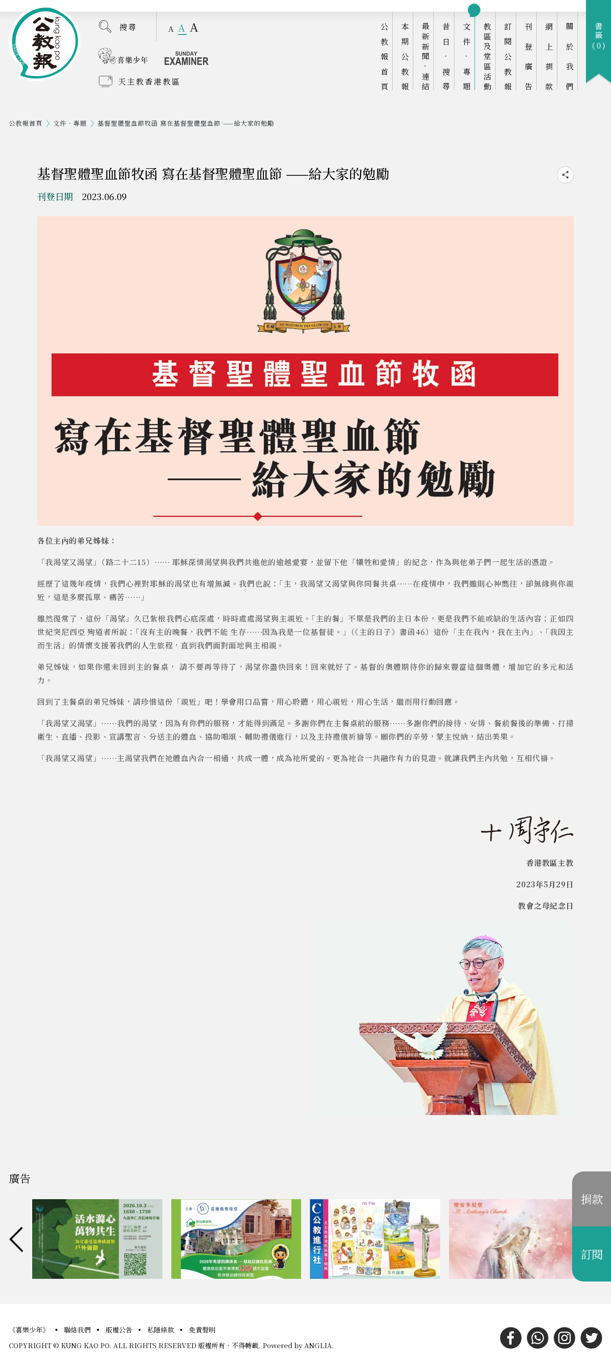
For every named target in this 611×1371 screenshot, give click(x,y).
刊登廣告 (528, 56)
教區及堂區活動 (487, 56)
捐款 (592, 1199)
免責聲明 (202, 1329)
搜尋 (128, 26)
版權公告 (120, 1329)
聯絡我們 (78, 1329)
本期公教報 (405, 56)
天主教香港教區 (149, 81)
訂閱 (592, 1254)
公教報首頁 (384, 56)
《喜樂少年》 (30, 1329)
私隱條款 (161, 1329)
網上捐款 (549, 56)
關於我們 (569, 56)
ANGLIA (318, 1345)
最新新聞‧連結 (425, 56)
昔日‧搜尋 (446, 56)
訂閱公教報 (507, 56)
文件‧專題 (466, 56)
